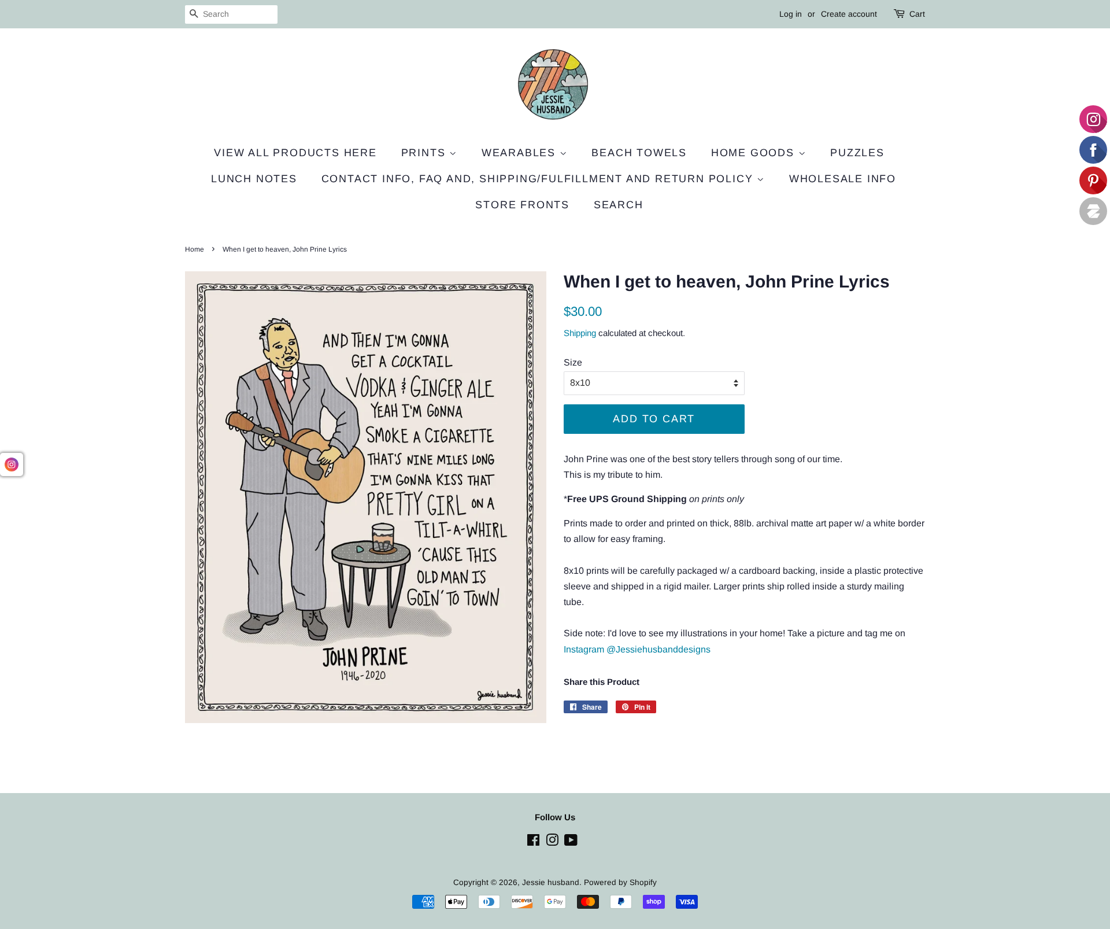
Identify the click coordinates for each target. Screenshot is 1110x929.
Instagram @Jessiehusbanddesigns (637, 649)
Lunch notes (254, 179)
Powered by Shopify (620, 882)
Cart (917, 14)
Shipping (580, 333)
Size (573, 362)
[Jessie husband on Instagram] (552, 842)
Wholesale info (842, 179)
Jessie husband (550, 882)
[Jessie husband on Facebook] (533, 842)
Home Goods (754, 152)
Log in (790, 14)
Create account (849, 14)
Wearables (521, 152)
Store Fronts (522, 205)
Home (194, 249)
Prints (425, 152)
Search (618, 205)
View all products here (295, 152)
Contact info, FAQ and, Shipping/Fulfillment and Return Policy (539, 179)
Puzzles (857, 152)
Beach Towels (639, 152)
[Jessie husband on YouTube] (571, 842)
